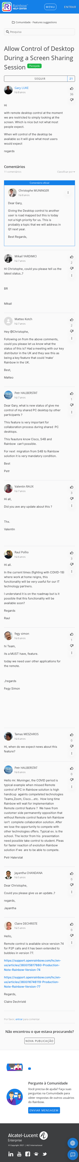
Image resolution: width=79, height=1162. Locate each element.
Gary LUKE (22, 88)
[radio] (72, 88)
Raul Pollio (22, 552)
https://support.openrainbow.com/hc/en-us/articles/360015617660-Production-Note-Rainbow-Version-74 (32, 965)
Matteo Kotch (23, 319)
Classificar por (65, 171)
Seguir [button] (40, 78)
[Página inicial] (15, 6)
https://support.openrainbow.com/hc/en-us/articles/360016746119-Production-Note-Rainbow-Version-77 (32, 981)
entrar (19, 1019)
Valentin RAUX (24, 486)
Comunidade (23, 22)
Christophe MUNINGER (34, 190)
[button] (50, 7)
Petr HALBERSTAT (26, 393)
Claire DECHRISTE (26, 923)
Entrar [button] (70, 7)
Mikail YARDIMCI (26, 256)
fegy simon (22, 633)
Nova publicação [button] (40, 1041)
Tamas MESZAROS (27, 734)
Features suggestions (45, 22)
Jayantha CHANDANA (29, 873)
